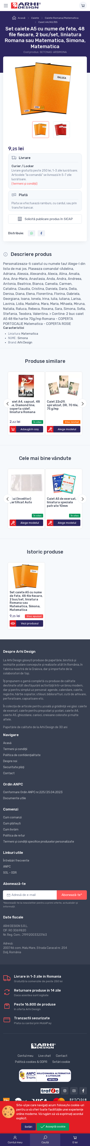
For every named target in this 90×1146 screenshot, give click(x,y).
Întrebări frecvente (16, 860)
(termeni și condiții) (24, 183)
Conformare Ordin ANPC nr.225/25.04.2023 (33, 792)
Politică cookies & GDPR (31, 1062)
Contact (9, 773)
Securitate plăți (13, 767)
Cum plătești (12, 823)
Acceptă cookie (55, 1126)
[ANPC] (45, 1075)
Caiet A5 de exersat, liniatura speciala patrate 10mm (61, 502)
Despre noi (10, 761)
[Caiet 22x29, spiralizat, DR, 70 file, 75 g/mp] (63, 385)
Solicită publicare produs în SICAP (48, 219)
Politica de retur (14, 835)
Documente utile (14, 798)
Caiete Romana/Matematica (61, 17)
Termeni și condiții (15, 749)
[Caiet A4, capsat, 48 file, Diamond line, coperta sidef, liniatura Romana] (26, 385)
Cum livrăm (10, 829)
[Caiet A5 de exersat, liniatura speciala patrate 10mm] (63, 482)
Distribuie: (16, 233)
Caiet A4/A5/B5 (48, 22)
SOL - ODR (10, 872)
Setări (28, 1126)
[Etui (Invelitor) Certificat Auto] (26, 482)
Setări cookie (61, 1062)
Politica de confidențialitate (22, 755)
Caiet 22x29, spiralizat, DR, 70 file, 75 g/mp (62, 405)
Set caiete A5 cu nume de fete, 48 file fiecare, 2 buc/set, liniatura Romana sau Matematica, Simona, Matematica (26, 601)
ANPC (7, 866)
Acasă (21, 17)
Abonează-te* (72, 895)
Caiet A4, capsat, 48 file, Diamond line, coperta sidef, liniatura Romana (25, 407)
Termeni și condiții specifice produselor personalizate (38, 841)
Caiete (35, 17)
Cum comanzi (12, 817)
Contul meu (25, 1056)
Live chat (44, 1056)
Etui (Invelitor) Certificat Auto (21, 500)
